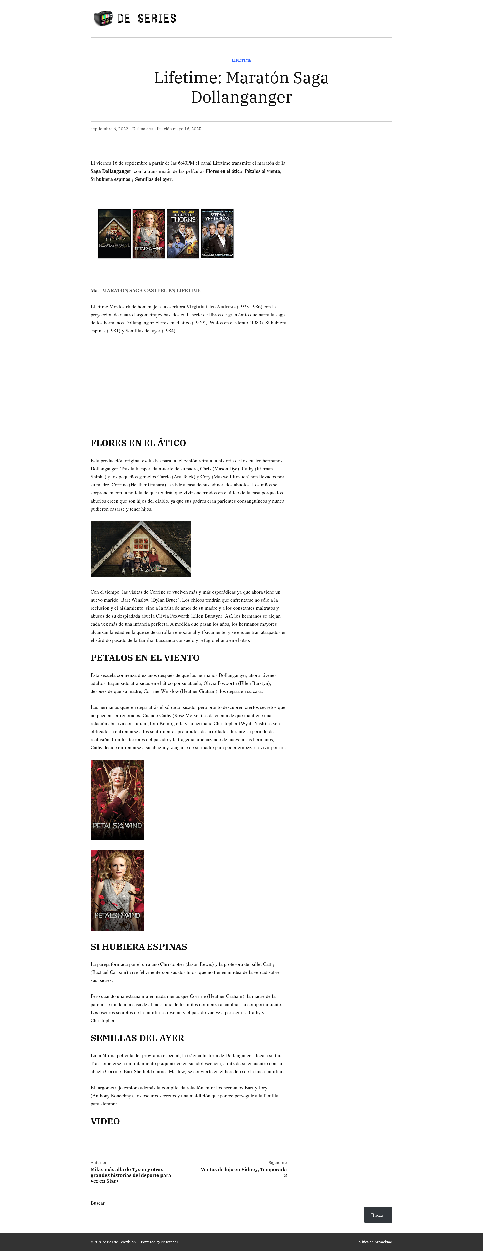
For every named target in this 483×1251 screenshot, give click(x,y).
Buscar (98, 1202)
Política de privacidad (374, 1242)
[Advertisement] (189, 378)
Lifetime (242, 60)
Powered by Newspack (159, 1242)
